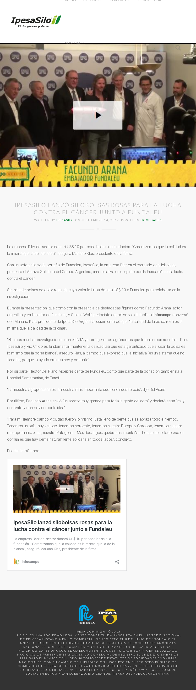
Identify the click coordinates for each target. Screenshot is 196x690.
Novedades (75, 43)
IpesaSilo (65, 220)
